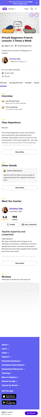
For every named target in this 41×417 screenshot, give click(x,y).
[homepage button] (5, 9)
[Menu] (36, 9)
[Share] (31, 15)
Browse (11, 9)
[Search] (31, 8)
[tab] (3, 82)
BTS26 (30, 2)
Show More (19, 152)
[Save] (36, 15)
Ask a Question (31, 224)
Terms (21, 4)
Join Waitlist (31, 413)
